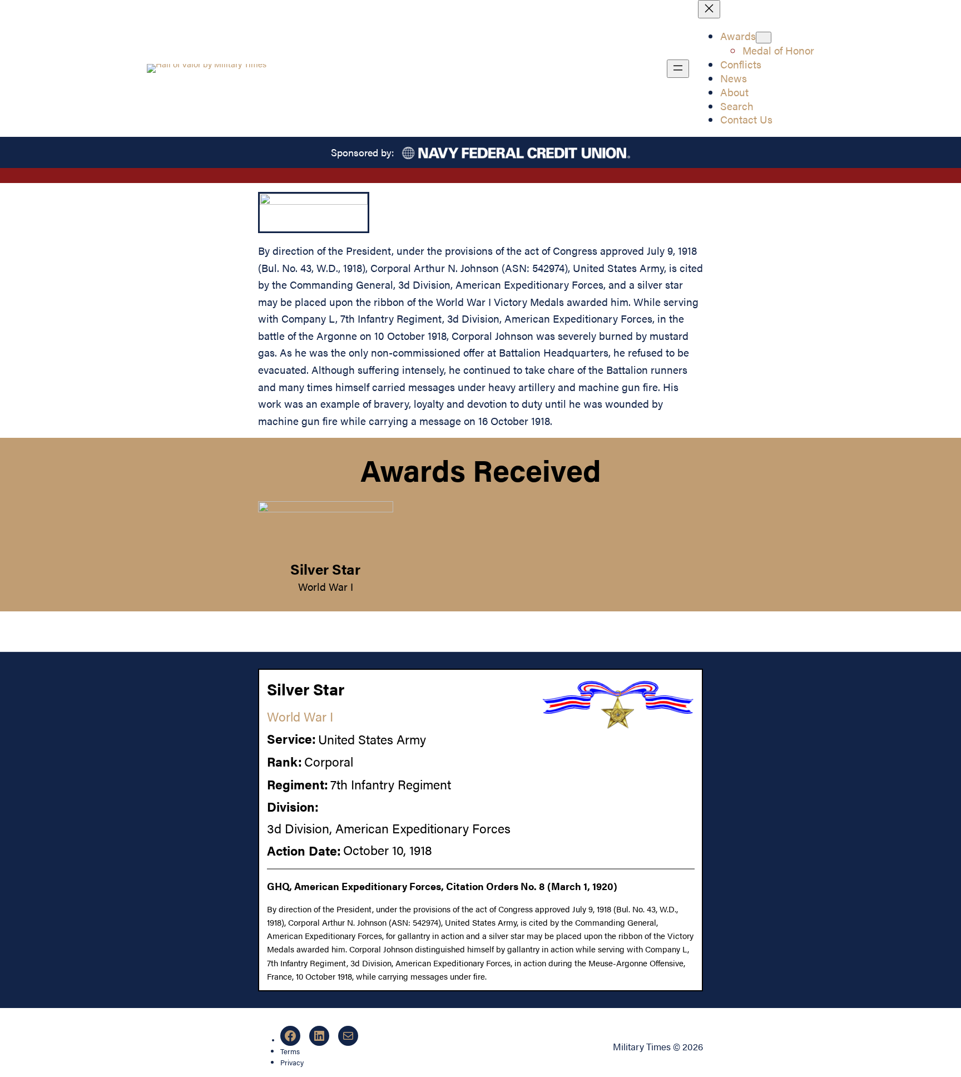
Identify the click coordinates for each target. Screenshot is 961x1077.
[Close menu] (709, 9)
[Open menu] (678, 69)
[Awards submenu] (763, 37)
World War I (325, 586)
